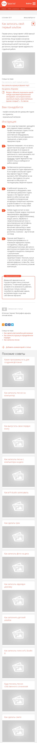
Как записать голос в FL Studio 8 (18, 652)
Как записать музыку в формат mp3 (15, 85)
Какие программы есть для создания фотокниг (16, 361)
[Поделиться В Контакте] (6, 324)
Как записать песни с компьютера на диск (14, 460)
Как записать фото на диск (16, 553)
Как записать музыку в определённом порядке (18, 336)
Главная (4, 9)
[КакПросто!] (8, 3)
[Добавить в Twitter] (12, 324)
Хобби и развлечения (13, 9)
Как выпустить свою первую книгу (17, 427)
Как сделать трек (12, 523)
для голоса (24, 214)
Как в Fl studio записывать (16, 492)
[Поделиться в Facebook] (9, 324)
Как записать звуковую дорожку (14, 585)
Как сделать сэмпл (12, 717)
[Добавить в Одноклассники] (3, 324)
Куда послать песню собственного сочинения (16, 685)
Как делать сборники (10, 89)
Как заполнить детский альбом (14, 618)
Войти (29, 3)
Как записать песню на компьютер (15, 394)
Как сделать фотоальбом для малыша (18, 333)
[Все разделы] (34, 3)
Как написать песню (11, 340)
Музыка (23, 9)
